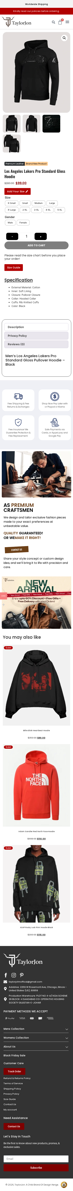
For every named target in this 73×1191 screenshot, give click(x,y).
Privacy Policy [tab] (17, 335)
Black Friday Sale (14, 1055)
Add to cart (36, 245)
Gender (10, 217)
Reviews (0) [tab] (16, 344)
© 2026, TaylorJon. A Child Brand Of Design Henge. (32, 1184)
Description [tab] (16, 327)
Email (7, 1154)
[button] (67, 22)
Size (7, 197)
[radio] (11, 203)
